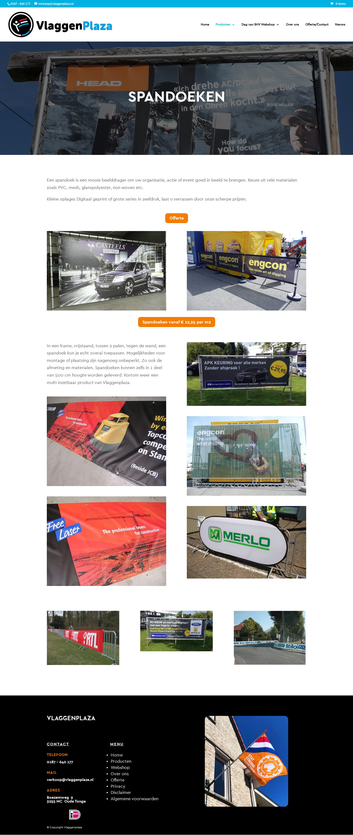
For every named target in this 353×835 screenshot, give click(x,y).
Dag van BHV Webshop (258, 24)
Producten (223, 24)
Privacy (118, 786)
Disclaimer (121, 792)
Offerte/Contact (317, 24)
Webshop (120, 767)
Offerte (177, 218)
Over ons (292, 24)
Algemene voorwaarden (134, 799)
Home (205, 24)
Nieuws (340, 24)
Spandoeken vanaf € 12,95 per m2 (176, 322)
